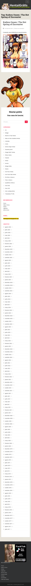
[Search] (26, 122)
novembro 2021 (8, 385)
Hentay (2, 576)
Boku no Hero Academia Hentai (12, 138)
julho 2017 (7, 529)
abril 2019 (7, 471)
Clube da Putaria (5, 579)
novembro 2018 (8, 485)
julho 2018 (7, 496)
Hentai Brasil (4, 574)
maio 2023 (7, 335)
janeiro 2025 (8, 279)
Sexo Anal (7, 185)
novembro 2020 (8, 418)
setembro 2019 (8, 457)
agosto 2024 (8, 293)
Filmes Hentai (8, 155)
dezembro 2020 (8, 415)
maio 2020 (7, 435)
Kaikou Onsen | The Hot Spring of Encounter (14, 23)
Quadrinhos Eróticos (10, 182)
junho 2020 (7, 432)
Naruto (6, 169)
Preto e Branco (8, 180)
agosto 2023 (8, 326)
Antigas (7, 133)
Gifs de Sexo (6, 210)
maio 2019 (7, 468)
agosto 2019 (8, 460)
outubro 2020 (8, 421)
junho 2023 (7, 332)
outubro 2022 (8, 354)
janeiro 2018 (8, 512)
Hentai (6, 160)
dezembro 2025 (8, 249)
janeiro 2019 (8, 479)
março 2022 (8, 374)
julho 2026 (7, 229)
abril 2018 (7, 504)
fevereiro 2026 (8, 243)
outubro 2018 (8, 487)
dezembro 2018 (8, 482)
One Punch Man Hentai (10, 174)
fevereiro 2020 (8, 443)
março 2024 (8, 307)
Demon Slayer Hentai (10, 146)
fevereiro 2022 (8, 376)
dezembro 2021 (8, 382)
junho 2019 (7, 465)
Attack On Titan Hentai (10, 135)
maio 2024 (7, 302)
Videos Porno (6, 205)
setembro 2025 (8, 257)
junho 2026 (7, 232)
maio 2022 (7, 368)
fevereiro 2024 (8, 310)
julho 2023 (7, 329)
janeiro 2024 (8, 313)
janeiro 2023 (8, 346)
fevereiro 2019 (8, 476)
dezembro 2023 (8, 315)
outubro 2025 (8, 254)
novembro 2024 (8, 285)
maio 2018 (7, 501)
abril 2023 (7, 338)
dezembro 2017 (8, 515)
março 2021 (8, 407)
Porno (4, 203)
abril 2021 (7, 404)
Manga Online (8, 166)
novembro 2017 (8, 518)
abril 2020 (7, 437)
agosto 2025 (8, 260)
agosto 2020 (8, 426)
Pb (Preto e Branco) (9, 177)
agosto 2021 (8, 393)
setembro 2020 (8, 424)
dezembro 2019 (8, 448)
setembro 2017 (8, 523)
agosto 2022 (8, 360)
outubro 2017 (8, 521)
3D (5, 130)
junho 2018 (7, 498)
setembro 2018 (8, 490)
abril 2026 (7, 238)
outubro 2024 (8, 288)
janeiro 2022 (8, 379)
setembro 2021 (8, 390)
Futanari (7, 157)
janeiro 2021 (8, 412)
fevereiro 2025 (8, 277)
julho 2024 (7, 296)
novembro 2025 (8, 252)
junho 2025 (7, 265)
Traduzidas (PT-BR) (9, 194)
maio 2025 (7, 268)
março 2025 (8, 274)
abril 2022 (7, 371)
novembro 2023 (8, 318)
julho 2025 (7, 263)
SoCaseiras (3, 577)
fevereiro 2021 (8, 410)
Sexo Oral (7, 188)
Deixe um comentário (19, 28)
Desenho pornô (8, 149)
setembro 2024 (8, 290)
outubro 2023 (8, 321)
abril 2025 (7, 271)
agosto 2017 (8, 526)
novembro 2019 (8, 451)
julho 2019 (7, 462)
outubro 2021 (8, 387)
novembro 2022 (8, 351)
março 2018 (8, 507)
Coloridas (7, 141)
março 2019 (8, 473)
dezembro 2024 (8, 282)
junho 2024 (7, 299)
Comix (6, 144)
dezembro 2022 (8, 349)
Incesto (7, 163)
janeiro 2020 (8, 446)
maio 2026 (7, 235)
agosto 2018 (8, 493)
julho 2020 (7, 429)
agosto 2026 (8, 227)
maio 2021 (7, 401)
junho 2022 (7, 365)
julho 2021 (7, 396)
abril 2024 (7, 304)
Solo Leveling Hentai (10, 191)
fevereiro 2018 (8, 509)
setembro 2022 (8, 357)
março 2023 (8, 340)
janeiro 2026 (8, 246)
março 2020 (8, 440)
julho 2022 (7, 363)
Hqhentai (5, 208)
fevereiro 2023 (8, 343)
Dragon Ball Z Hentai (10, 152)
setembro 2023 (8, 324)
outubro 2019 (8, 454)
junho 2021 (7, 399)
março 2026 (8, 241)
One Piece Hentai (9, 171)
